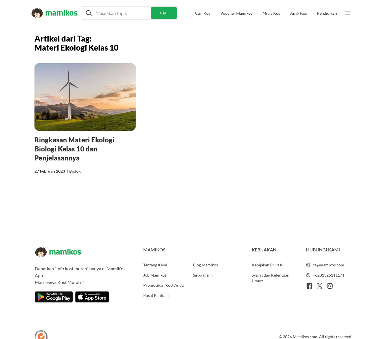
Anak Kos (298, 13)
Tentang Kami (155, 264)
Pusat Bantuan (156, 295)
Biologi (75, 171)
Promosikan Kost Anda (163, 285)
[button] (130, 13)
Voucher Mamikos (236, 13)
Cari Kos (202, 13)
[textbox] (130, 13)
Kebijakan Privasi (267, 264)
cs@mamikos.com (328, 264)
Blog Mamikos (205, 264)
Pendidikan (327, 13)
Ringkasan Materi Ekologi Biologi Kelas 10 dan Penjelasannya (74, 149)
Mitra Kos (271, 13)
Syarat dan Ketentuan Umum (270, 278)
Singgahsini (203, 275)
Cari (164, 12)
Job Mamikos (154, 275)
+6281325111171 (328, 275)
